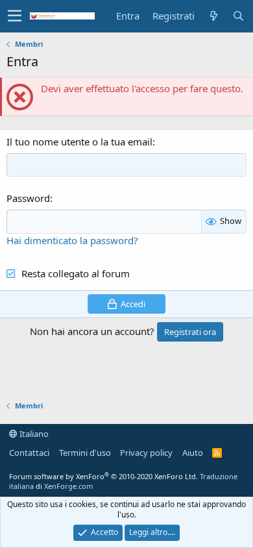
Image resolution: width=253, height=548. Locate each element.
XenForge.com (68, 486)
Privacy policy (146, 452)
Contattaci (29, 452)
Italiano (33, 434)
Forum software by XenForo (103, 476)
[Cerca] (238, 16)
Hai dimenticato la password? (72, 240)
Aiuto (192, 452)
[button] (15, 16)
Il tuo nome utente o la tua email (79, 141)
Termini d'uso (85, 452)
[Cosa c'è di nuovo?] (213, 16)
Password (28, 198)
